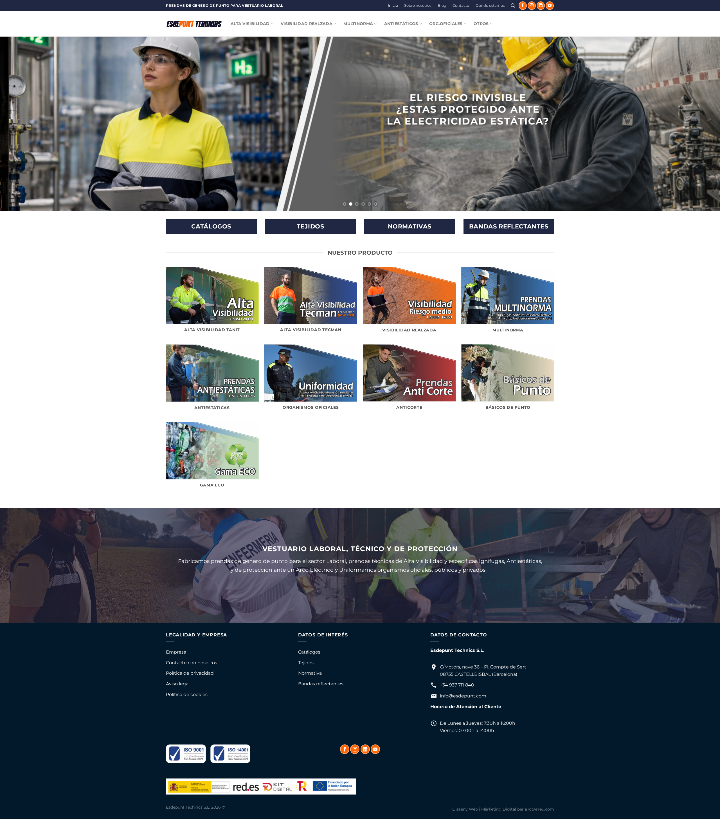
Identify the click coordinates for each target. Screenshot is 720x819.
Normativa (310, 673)
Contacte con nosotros (191, 662)
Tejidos (306, 662)
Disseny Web (465, 809)
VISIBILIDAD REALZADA (306, 23)
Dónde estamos (490, 5)
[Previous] (21, 123)
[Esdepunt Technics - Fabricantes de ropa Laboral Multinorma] (194, 24)
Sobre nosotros (417, 5)
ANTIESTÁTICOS (401, 23)
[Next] (699, 123)
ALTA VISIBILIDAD (250, 23)
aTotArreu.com (539, 809)
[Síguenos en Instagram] (532, 5)
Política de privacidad (190, 673)
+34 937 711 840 (457, 685)
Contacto (461, 5)
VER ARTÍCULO (459, 144)
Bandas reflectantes (320, 683)
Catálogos (309, 652)
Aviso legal (178, 683)
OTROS (481, 23)
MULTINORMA (358, 23)
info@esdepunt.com (463, 696)
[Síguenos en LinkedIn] (541, 5)
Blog (442, 5)
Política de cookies (187, 694)
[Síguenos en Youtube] (550, 5)
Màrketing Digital (498, 809)
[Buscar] (513, 6)
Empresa (176, 652)
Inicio (393, 5)
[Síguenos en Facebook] (523, 5)
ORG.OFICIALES (446, 23)
